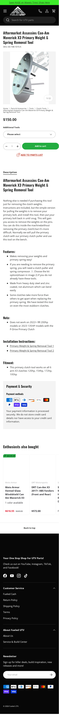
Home (5, 108)
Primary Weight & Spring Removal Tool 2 (32, 350)
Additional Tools (11, 127)
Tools (31, 108)
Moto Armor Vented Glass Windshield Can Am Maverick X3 (14, 492)
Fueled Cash (9, 594)
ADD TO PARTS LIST (32, 154)
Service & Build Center (15, 641)
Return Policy (10, 600)
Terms (6, 612)
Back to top (29, 528)
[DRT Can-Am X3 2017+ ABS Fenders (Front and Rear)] (43, 467)
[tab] (10, 172)
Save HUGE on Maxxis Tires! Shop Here (29, 2)
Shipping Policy (11, 606)
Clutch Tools (41, 108)
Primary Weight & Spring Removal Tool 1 (32, 345)
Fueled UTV (14, 706)
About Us (8, 635)
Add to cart (40, 146)
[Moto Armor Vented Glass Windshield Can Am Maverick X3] (16, 467)
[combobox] (29, 20)
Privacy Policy (10, 618)
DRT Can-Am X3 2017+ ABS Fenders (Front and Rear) (43, 491)
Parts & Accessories (19, 108)
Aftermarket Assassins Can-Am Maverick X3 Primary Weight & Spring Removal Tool (28, 111)
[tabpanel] (29, 277)
